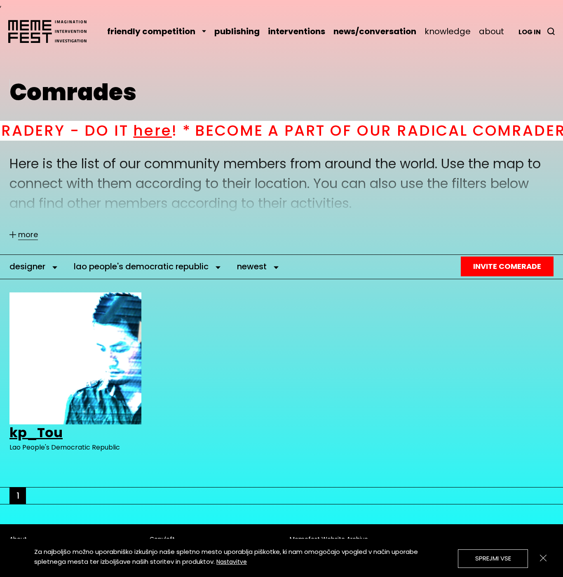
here (118, 130)
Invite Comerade (507, 266)
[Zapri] (543, 558)
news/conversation (374, 31)
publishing (237, 31)
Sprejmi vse (493, 558)
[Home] (51, 31)
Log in (529, 32)
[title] (551, 31)
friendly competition (151, 31)
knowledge (448, 31)
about (491, 31)
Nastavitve (231, 562)
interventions (296, 31)
